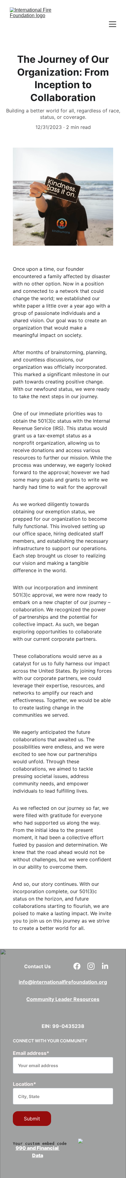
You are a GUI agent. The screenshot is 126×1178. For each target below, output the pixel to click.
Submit (32, 1119)
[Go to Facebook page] (80, 966)
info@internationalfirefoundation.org (63, 982)
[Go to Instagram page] (94, 966)
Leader (64, 999)
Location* (24, 1084)
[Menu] (112, 24)
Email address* (31, 1053)
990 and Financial (37, 1148)
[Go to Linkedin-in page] (105, 966)
